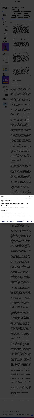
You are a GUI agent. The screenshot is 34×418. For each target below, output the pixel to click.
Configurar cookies (19, 221)
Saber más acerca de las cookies (6, 217)
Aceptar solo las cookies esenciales (7, 221)
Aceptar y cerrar (29, 221)
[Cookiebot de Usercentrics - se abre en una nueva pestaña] (29, 196)
